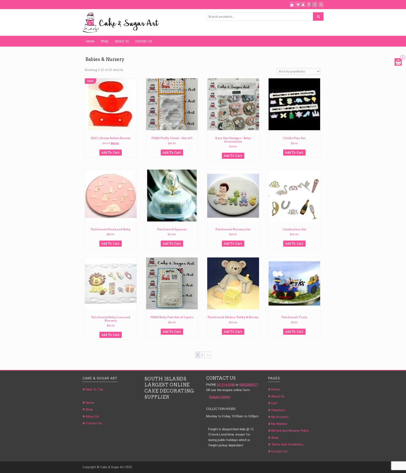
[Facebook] (309, 5)
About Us (122, 41)
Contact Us (143, 41)
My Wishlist (279, 424)
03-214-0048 (226, 385)
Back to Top (94, 389)
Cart (274, 403)
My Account (279, 417)
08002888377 (248, 385)
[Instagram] (315, 5)
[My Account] (303, 5)
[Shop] (291, 5)
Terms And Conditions (287, 444)
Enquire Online (219, 397)
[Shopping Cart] (398, 62)
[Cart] (297, 5)
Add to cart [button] (111, 152)
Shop (104, 41)
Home (90, 41)
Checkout (278, 410)
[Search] (321, 5)
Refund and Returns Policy (290, 431)
